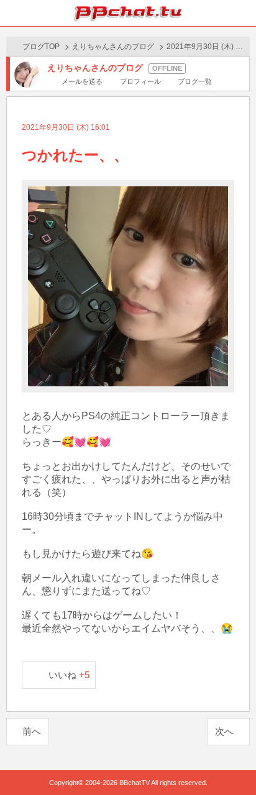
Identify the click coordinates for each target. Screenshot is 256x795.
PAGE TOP (234, 761)
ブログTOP (41, 46)
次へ (224, 731)
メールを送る (82, 81)
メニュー (243, 13)
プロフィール (140, 81)
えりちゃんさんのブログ (113, 46)
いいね (69, 675)
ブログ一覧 (195, 81)
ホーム (13, 13)
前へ (31, 731)
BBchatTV (128, 13)
